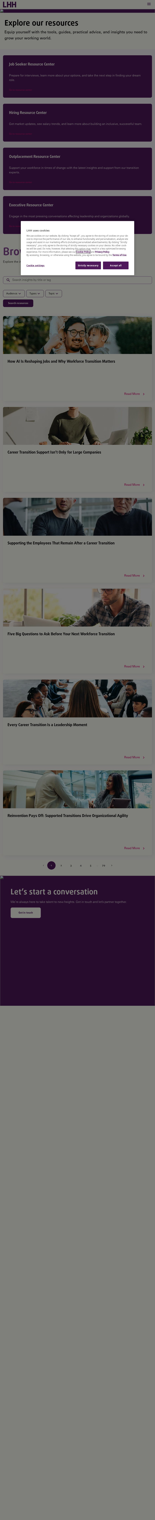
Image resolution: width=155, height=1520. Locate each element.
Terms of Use (119, 255)
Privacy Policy (102, 251)
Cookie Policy (83, 251)
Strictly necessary (88, 265)
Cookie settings (35, 265)
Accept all (116, 265)
